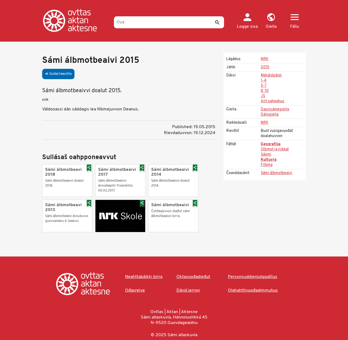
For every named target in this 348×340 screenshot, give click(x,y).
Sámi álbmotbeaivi (276, 173)
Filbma (266, 165)
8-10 (265, 91)
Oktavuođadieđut (193, 277)
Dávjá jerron (188, 290)
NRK (264, 59)
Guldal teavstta (58, 74)
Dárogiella (269, 114)
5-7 (263, 85)
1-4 (263, 80)
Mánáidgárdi (271, 75)
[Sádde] (217, 22)
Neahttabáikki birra (143, 277)
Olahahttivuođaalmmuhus (253, 290)
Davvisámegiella (275, 109)
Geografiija (271, 144)
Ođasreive (135, 290)
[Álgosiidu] (75, 20)
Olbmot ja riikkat (275, 149)
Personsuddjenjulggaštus (252, 277)
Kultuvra (268, 159)
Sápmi (266, 154)
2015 (265, 67)
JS (263, 96)
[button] (271, 21)
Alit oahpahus (272, 101)
